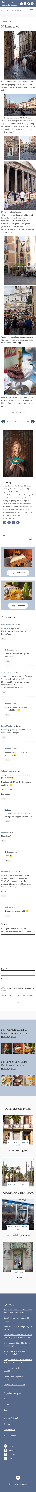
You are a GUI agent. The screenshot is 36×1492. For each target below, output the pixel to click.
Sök (4, 535)
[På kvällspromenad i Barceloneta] (18, 1172)
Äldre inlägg (11, 421)
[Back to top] (18, 1478)
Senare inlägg (24, 421)
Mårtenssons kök (7, 872)
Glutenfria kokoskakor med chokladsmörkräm (14, 1352)
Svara (3, 638)
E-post (3, 978)
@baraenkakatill (15, 1029)
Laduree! (18, 1277)
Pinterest (12, 1454)
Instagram (12, 1446)
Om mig (7, 1424)
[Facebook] (25, 3)
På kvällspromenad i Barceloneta (18, 1193)
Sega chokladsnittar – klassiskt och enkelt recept (18, 1344)
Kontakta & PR (9, 1430)
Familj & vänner (15, 1142)
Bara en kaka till (15, 1061)
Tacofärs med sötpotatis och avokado (15, 1377)
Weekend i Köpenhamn (18, 1235)
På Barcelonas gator (18, 1150)
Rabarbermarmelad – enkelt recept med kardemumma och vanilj (18, 1311)
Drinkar (7, 1405)
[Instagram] (21, 3)
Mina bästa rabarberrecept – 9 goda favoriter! (18, 1328)
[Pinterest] (28, 3)
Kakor (6, 1410)
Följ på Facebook (18, 606)
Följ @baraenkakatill (18, 573)
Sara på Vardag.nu (8, 726)
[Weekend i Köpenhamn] (18, 1214)
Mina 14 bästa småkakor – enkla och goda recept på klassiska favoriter (18, 1336)
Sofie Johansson (7, 672)
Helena (8, 650)
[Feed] (32, 3)
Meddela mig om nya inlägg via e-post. (18, 995)
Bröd (6, 1399)
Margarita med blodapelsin (14, 1385)
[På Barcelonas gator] (18, 1130)
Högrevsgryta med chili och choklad (15, 1369)
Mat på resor (9, 22)
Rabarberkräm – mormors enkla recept (17, 1319)
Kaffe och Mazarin (8, 625)
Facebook (12, 1450)
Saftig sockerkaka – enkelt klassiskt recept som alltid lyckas (18, 1361)
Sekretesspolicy (10, 1435)
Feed (10, 1458)
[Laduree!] (18, 1257)
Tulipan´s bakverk (8, 771)
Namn (4, 969)
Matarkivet (5, 832)
